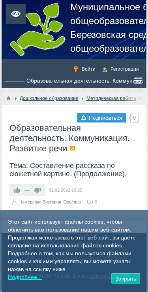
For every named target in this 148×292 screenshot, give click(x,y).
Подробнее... (25, 277)
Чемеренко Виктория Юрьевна (50, 202)
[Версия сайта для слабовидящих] (16, 14)
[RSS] (72, 148)
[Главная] (9, 98)
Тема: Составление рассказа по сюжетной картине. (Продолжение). (68, 170)
